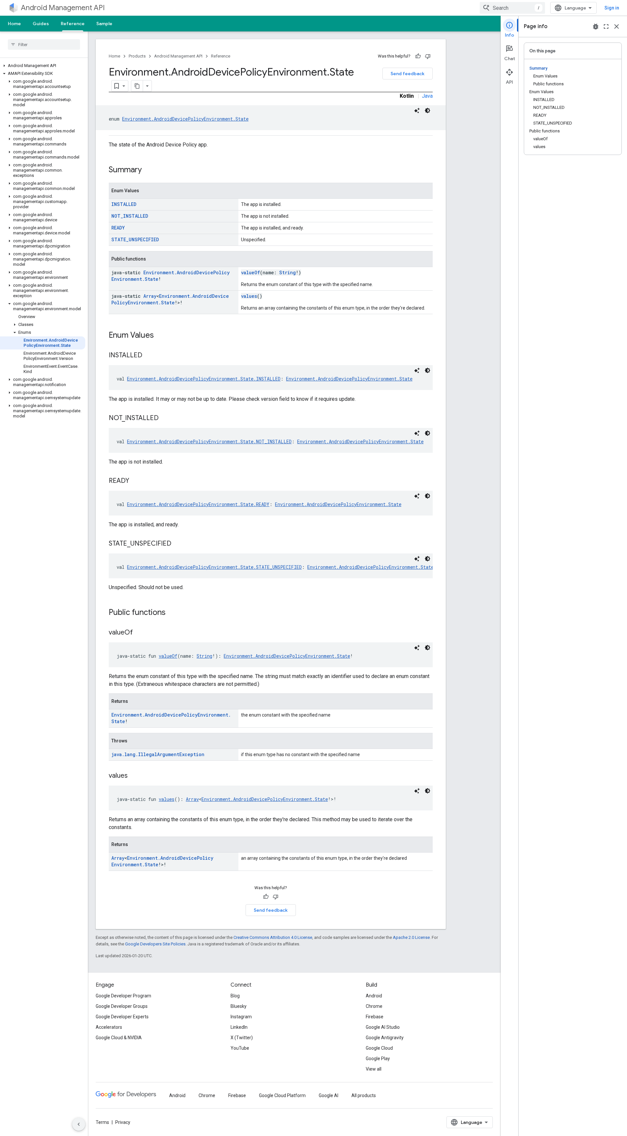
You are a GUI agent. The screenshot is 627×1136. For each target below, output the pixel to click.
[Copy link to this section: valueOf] (139, 633)
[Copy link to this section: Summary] (148, 170)
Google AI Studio (383, 1027)
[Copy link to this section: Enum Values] (160, 336)
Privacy (122, 1122)
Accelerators (109, 1027)
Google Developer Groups (122, 1006)
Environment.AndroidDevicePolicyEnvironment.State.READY (198, 504)
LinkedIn (239, 1027)
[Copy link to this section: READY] (135, 481)
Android (374, 995)
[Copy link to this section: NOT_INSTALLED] (165, 418)
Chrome (374, 1006)
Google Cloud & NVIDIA (119, 1037)
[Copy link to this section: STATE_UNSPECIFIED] (178, 544)
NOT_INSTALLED (129, 216)
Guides (41, 23)
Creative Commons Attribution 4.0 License (272, 937)
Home (14, 23)
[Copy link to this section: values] (134, 776)
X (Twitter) (242, 1037)
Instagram (241, 1016)
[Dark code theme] (427, 110)
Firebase (374, 1016)
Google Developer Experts (122, 1016)
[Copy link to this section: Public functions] (172, 613)
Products (137, 56)
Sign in (611, 7)
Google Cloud (379, 1048)
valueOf (250, 272)
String (287, 272)
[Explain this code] (417, 110)
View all (373, 1069)
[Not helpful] (428, 56)
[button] (42, 66)
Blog (235, 995)
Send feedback (408, 73)
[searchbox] (44, 44)
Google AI (328, 1095)
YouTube (240, 1048)
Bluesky (239, 1006)
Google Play (378, 1058)
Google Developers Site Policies (155, 943)
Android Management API (63, 7)
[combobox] (512, 8)
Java (427, 96)
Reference (73, 23)
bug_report (596, 26)
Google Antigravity (385, 1037)
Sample (104, 23)
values (249, 296)
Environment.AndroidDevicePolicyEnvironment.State (185, 119)
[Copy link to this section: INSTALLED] (148, 356)
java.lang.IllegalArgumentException (157, 754)
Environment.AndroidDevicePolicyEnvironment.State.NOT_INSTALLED (209, 441)
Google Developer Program (123, 995)
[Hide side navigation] (78, 1124)
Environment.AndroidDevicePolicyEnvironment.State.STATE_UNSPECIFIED (214, 567)
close (616, 26)
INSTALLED (124, 204)
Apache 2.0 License (411, 937)
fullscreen (606, 26)
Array (149, 296)
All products (363, 1095)
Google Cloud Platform (282, 1095)
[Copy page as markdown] (137, 86)
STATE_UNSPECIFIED (135, 239)
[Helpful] (418, 56)
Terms (102, 1122)
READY (118, 228)
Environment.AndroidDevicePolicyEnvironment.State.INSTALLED (204, 379)
